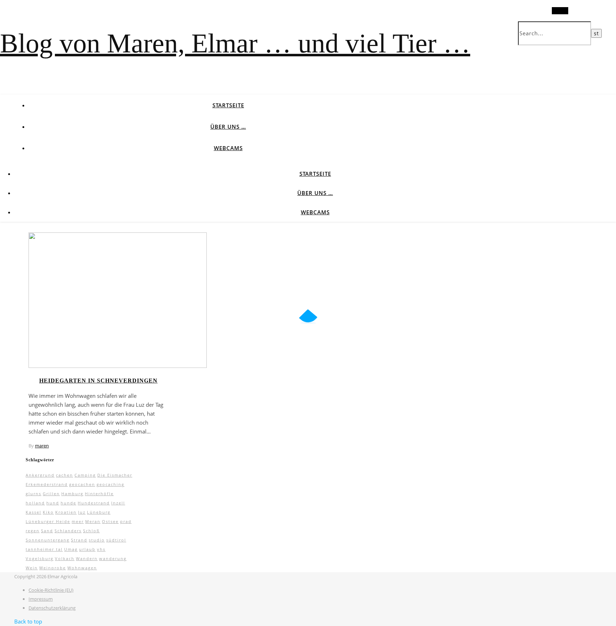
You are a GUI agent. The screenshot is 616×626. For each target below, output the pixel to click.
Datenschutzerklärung (52, 608)
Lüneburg (99, 512)
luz (82, 512)
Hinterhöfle (99, 493)
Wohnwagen (82, 567)
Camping (85, 475)
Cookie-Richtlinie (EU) (51, 590)
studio (97, 540)
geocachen (82, 484)
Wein (32, 567)
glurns (33, 493)
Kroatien (66, 512)
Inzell (118, 503)
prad (126, 521)
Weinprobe (52, 567)
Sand (47, 530)
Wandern (87, 558)
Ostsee (110, 521)
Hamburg (72, 493)
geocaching (110, 484)
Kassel (33, 512)
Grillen (51, 493)
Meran (93, 521)
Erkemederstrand (47, 484)
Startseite (228, 105)
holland (35, 503)
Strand (79, 540)
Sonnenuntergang (48, 540)
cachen (64, 475)
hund (52, 503)
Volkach (65, 558)
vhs (101, 549)
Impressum (41, 599)
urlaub (87, 549)
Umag (71, 549)
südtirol (116, 540)
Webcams (228, 148)
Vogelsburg (39, 558)
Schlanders (68, 530)
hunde (68, 503)
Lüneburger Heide (48, 521)
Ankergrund (40, 475)
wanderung (113, 558)
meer (78, 521)
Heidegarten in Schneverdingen (98, 381)
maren (42, 445)
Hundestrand (94, 503)
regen (33, 530)
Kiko (48, 512)
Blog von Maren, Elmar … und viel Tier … (235, 43)
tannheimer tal (44, 549)
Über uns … (228, 126)
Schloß (91, 530)
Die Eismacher (114, 475)
